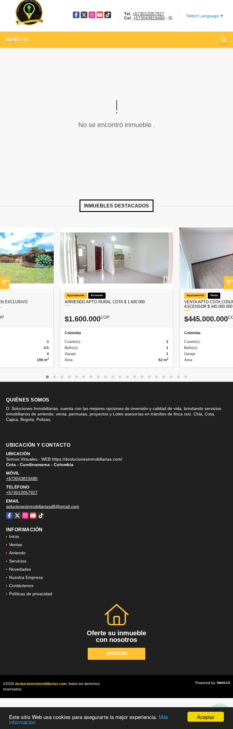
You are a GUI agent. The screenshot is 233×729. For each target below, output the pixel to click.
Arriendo (17, 552)
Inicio (14, 536)
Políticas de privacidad (30, 593)
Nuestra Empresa (26, 577)
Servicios (17, 561)
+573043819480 (149, 17)
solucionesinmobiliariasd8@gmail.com (42, 506)
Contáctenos (21, 585)
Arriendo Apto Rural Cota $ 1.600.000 (105, 302)
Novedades (20, 569)
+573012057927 (148, 13)
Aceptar (205, 717)
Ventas (15, 544)
